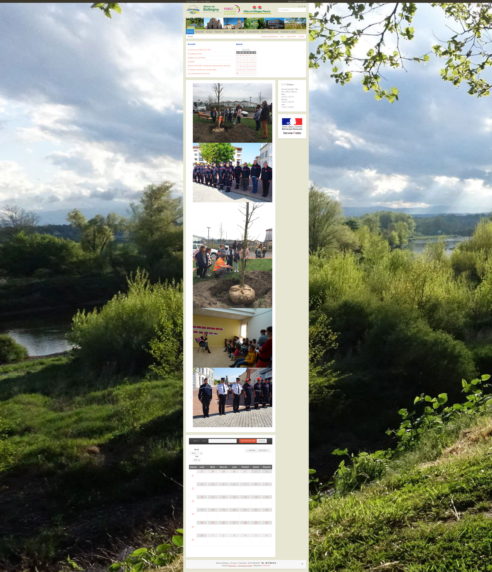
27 (202, 471)
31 (193, 475)
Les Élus (209, 32)
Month (196, 450)
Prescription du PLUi (195, 54)
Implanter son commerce (196, 58)
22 (256, 509)
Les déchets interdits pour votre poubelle (202, 70)
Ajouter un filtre (248, 441)
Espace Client (291, 36)
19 (223, 509)
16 (266, 497)
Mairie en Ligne (229, 32)
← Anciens (251, 450)
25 (212, 522)
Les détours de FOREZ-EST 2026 (199, 50)
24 (202, 522)
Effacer (261, 441)
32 (193, 488)
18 (212, 509)
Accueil (190, 32)
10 (202, 497)
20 (234, 509)
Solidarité (191, 62)
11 (212, 497)
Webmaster (232, 566)
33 (193, 501)
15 (256, 497)
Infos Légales (205, 1)
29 (223, 471)
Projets (218, 32)
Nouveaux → (264, 450)
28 (212, 471)
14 (245, 497)
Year (196, 456)
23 (266, 509)
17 (202, 509)
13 (234, 497)
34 (193, 514)
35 (193, 526)
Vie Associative (252, 32)
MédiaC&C (266, 566)
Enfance (240, 32)
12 (223, 497)
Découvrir (199, 32)
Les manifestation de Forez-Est (199, 74)
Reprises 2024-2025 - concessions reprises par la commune (209, 66)
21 (245, 509)
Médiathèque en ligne (269, 32)
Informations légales (245, 566)
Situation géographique (269, 36)
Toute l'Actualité (192, 1)
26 (223, 522)
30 (234, 471)
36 (193, 539)
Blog (282, 36)
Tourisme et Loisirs (288, 32)
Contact (301, 36)
